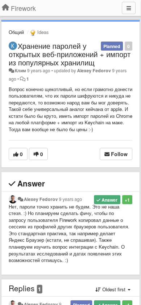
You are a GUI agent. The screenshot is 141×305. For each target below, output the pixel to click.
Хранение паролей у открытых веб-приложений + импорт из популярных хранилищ (70, 54)
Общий (16, 32)
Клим (20, 70)
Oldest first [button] (114, 289)
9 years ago (70, 199)
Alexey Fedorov (94, 70)
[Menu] (129, 8)
